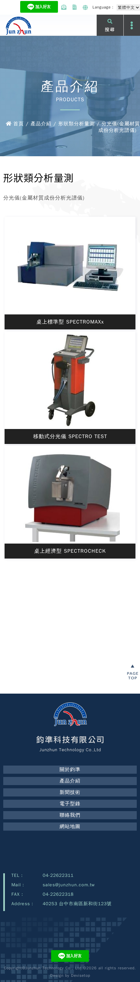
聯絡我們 (70, 815)
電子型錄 (70, 804)
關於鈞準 (70, 769)
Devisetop (80, 975)
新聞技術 (70, 792)
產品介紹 (70, 781)
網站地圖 (70, 826)
